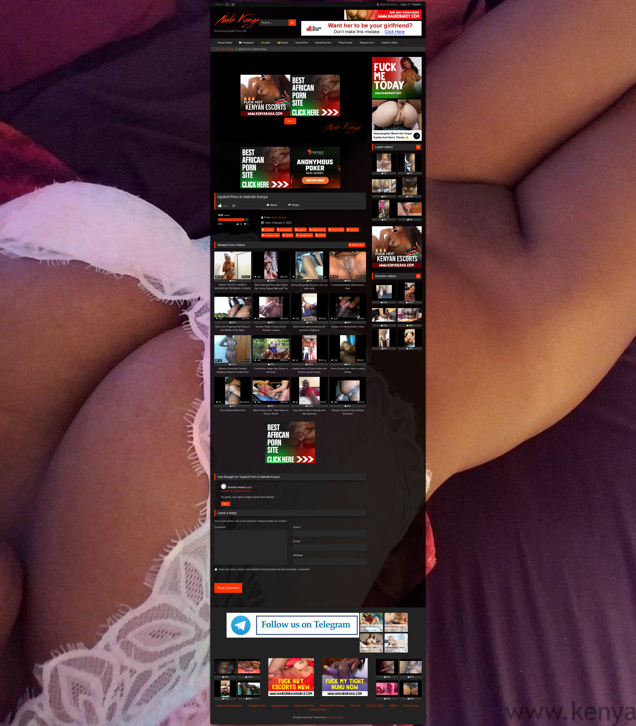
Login (403, 4)
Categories (248, 42)
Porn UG (355, 705)
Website (298, 555)
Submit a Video (390, 42)
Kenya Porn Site (334, 717)
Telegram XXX (256, 705)
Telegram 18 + (367, 42)
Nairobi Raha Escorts (229, 705)
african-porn (285, 229)
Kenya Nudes (225, 42)
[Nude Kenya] (236, 20)
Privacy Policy (318, 709)
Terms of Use (411, 705)
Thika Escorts (345, 42)
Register (416, 4)
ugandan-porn (305, 235)
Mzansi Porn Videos (332, 705)
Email (297, 541)
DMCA (394, 705)
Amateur (230, 49)
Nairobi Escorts (323, 42)
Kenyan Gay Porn (304, 705)
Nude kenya (279, 217)
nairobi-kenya (318, 229)
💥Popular (282, 42)
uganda (289, 235)
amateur (302, 229)
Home (219, 49)
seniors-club (337, 229)
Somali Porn (301, 42)
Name (297, 527)
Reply (225, 504)
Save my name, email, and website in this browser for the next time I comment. (264, 569)
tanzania (354, 229)
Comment (220, 527)
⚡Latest (265, 42)
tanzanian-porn (272, 235)
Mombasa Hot (279, 705)
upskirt (322, 235)
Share (295, 205)
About (273, 205)
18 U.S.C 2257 (375, 705)
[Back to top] (625, 716)
